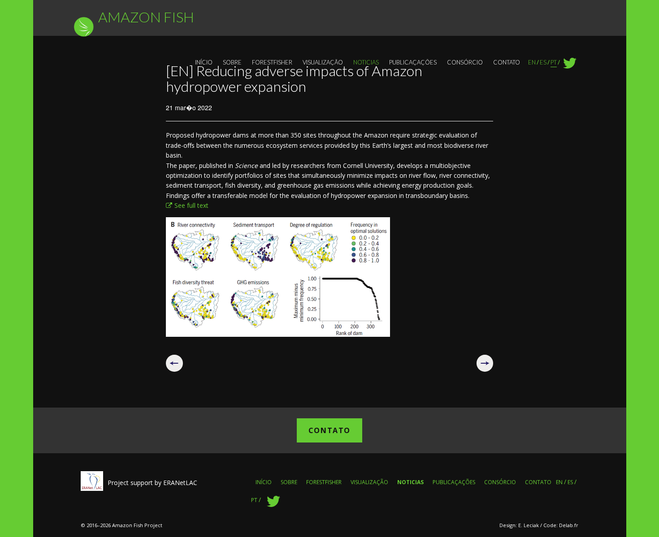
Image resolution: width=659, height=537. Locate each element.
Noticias (366, 62)
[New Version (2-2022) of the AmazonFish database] (485, 363)
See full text (191, 205)
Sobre (232, 62)
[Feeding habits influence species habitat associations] (174, 363)
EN (532, 62)
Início (203, 62)
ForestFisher (272, 62)
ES (543, 62)
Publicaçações (413, 62)
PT (554, 62)
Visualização (323, 62)
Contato (506, 62)
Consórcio (465, 62)
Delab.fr (568, 525)
